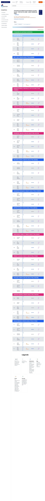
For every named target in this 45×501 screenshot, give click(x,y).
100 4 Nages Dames (18, 307)
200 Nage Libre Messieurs (18, 61)
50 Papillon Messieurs (18, 70)
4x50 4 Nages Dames (18, 53)
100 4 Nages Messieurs (18, 75)
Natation (13, 2)
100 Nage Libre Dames (18, 115)
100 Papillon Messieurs (18, 339)
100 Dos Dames (18, 120)
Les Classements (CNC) (4, 19)
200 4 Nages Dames (18, 252)
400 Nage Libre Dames (18, 146)
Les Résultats (3, 12)
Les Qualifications (4, 23)
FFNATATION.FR (5, 2)
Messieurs (20, 24)
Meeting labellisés (4, 27)
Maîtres (40, 2)
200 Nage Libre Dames (18, 141)
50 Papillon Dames (18, 93)
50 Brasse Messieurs (18, 66)
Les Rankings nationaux (4, 14)
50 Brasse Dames (18, 238)
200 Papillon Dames (18, 98)
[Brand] (5, 6)
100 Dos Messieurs (18, 163)
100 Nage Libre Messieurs (18, 199)
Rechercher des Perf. (4, 21)
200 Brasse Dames (18, 247)
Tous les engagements (26, 24)
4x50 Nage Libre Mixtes (18, 44)
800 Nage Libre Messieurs (18, 204)
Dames (16, 24)
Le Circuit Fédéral (4, 16)
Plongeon (27, 2)
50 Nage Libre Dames (18, 110)
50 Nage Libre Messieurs (18, 194)
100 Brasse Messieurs (18, 173)
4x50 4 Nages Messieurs (18, 39)
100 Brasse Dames (18, 242)
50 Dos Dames (18, 298)
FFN (43, 2)
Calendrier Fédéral (4, 25)
